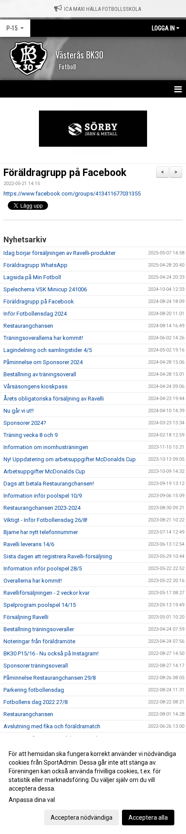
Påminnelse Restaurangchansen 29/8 (49, 677)
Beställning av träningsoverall (39, 374)
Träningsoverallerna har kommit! (43, 338)
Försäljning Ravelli (25, 617)
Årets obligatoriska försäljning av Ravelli (53, 398)
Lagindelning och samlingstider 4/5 (47, 350)
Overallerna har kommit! (32, 580)
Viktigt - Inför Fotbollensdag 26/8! (45, 520)
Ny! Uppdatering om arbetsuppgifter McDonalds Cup (69, 459)
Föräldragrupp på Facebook (64, 173)
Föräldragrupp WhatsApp (35, 265)
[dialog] (93, 785)
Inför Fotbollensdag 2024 (35, 313)
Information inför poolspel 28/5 (42, 568)
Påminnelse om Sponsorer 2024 (43, 362)
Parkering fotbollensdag (33, 690)
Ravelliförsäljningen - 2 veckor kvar (46, 593)
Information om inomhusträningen (45, 447)
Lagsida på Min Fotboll (32, 277)
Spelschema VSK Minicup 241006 (45, 289)
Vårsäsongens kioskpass (35, 386)
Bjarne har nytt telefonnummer (40, 532)
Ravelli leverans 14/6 (28, 544)
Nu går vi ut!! (18, 410)
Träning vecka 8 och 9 (30, 435)
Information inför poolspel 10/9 (42, 495)
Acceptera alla (148, 817)
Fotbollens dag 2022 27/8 (35, 702)
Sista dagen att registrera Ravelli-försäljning (57, 556)
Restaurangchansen (28, 326)
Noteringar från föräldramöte (39, 641)
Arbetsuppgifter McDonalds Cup (44, 471)
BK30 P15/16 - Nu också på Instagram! (51, 653)
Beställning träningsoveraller (38, 629)
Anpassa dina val (32, 799)
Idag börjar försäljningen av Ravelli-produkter (59, 253)
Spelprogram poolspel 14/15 (39, 605)
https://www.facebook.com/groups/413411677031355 (72, 193)
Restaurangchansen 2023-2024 (41, 508)
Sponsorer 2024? (24, 423)
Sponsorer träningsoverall (35, 665)
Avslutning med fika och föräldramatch (51, 726)
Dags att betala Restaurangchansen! (48, 483)
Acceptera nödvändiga (81, 817)
